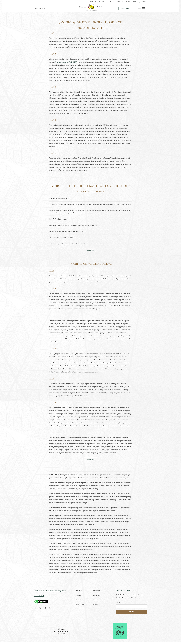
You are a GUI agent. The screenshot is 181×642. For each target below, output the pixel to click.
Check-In (120, 1)
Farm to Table (80, 604)
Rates (95, 600)
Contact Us (111, 1)
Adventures (96, 595)
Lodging (78, 595)
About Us (79, 591)
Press (128, 1)
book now (90, 250)
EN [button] (145, 1)
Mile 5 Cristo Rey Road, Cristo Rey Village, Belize (50, 591)
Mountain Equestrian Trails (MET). (66, 62)
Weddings (96, 591)
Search (135, 1)
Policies (95, 604)
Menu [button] (142, 8)
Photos (101, 1)
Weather (93, 1)
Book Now (125, 8)
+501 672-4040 (40, 8)
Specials (79, 600)
